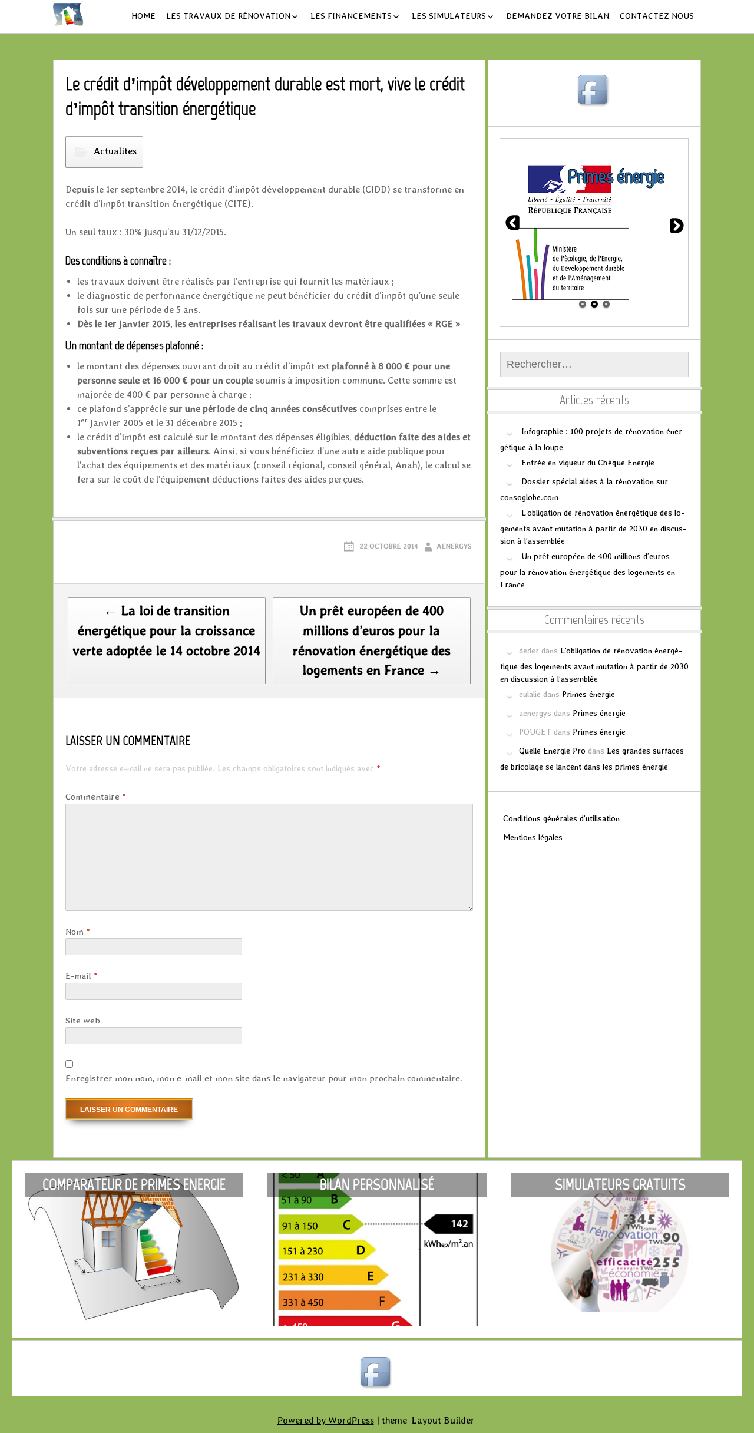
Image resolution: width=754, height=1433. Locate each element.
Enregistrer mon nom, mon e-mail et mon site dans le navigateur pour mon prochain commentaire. (263, 1078)
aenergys (454, 546)
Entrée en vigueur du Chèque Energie (587, 462)
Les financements (351, 16)
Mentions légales (533, 837)
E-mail (81, 975)
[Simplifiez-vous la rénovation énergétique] (62, 15)
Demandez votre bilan (557, 16)
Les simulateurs (449, 16)
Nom (77, 931)
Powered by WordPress (325, 1420)
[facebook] (594, 91)
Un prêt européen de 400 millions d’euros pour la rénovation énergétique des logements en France (587, 570)
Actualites (115, 151)
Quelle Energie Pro (552, 750)
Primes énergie (588, 693)
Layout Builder (443, 1420)
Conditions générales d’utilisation (561, 818)
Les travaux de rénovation (228, 16)
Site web (82, 1020)
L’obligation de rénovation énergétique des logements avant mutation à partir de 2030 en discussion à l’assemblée (593, 526)
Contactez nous (657, 16)
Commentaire (95, 796)
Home (143, 16)
